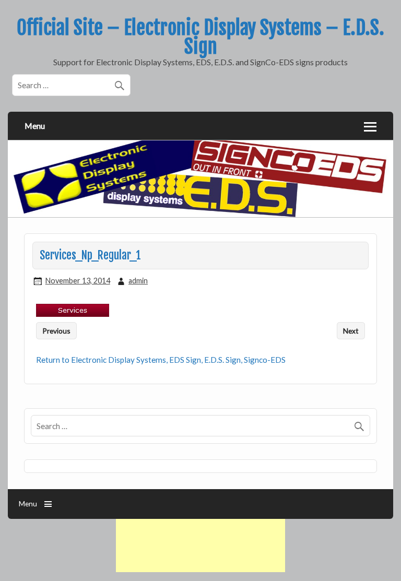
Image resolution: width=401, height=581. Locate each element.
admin (138, 280)
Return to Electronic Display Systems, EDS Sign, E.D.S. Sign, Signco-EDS (161, 359)
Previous (56, 330)
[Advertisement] (200, 545)
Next (351, 330)
